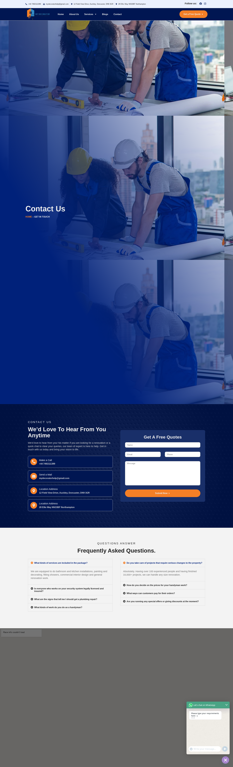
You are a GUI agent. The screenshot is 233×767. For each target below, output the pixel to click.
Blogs (105, 14)
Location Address (48, 489)
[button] (70, 563)
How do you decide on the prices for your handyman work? (157, 585)
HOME (28, 217)
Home (61, 14)
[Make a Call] (33, 461)
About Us (74, 14)
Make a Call (45, 460)
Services (88, 14)
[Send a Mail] (33, 476)
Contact (118, 14)
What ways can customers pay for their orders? (151, 593)
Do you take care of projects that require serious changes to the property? (164, 563)
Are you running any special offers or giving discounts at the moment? (163, 601)
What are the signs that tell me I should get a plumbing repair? (65, 599)
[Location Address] (33, 490)
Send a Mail (45, 474)
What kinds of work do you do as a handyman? (58, 607)
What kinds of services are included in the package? (61, 563)
